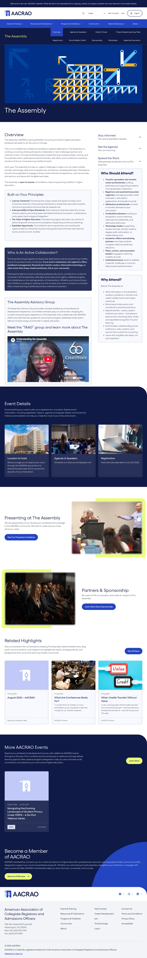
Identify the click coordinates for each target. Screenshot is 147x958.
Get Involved (113, 13)
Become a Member (16, 876)
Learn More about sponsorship (99, 606)
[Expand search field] (83, 13)
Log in (136, 13)
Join (122, 13)
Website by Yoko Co (14, 953)
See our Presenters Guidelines (21, 537)
